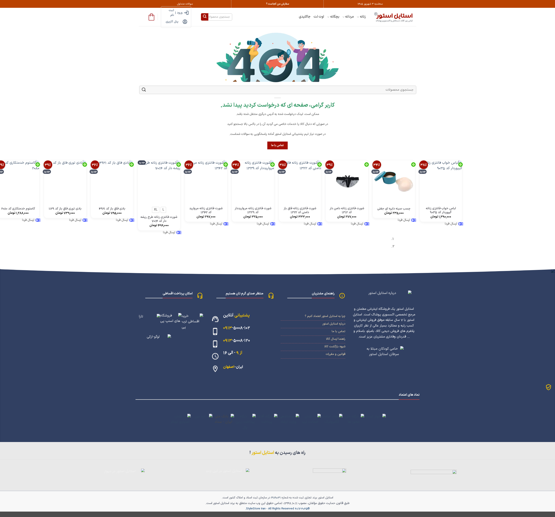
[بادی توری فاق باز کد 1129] (65, 181)
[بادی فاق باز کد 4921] (112, 181)
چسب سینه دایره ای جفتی (393, 209)
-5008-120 (236, 340)
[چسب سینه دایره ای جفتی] (394, 181)
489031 (276, 497)
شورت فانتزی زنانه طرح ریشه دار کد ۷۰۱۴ (158, 219)
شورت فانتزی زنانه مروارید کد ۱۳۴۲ (206, 211)
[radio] (163, 210)
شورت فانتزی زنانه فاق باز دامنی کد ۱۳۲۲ (300, 211)
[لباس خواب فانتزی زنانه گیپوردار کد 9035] (441, 181)
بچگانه (334, 16)
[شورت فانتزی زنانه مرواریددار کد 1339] (253, 181)
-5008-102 (236, 328)
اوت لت (318, 16)
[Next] (402, 244)
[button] (151, 17)
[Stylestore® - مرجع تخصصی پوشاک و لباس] (394, 17)
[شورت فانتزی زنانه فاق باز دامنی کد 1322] (300, 181)
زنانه (363, 16)
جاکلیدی (304, 16)
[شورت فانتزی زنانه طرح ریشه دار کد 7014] (159, 181)
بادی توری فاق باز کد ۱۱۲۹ (65, 209)
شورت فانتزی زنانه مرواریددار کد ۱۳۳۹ (253, 211)
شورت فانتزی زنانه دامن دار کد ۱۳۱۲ (347, 211)
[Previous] (414, 244)
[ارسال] (204, 17)
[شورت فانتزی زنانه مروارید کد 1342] (206, 181)
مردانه (349, 16)
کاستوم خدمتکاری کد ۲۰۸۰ (18, 209)
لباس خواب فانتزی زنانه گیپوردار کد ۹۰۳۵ (441, 211)
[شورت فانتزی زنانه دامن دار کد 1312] (347, 181)
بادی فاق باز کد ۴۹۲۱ (112, 209)
